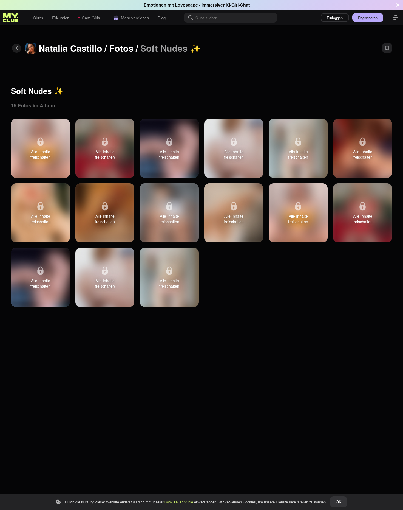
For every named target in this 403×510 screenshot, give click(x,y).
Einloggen (335, 17)
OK (338, 502)
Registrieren (368, 17)
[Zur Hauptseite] (11, 17)
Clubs (38, 18)
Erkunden (60, 18)
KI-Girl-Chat (238, 5)
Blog (162, 18)
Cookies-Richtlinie (178, 502)
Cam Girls (91, 18)
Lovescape (186, 5)
